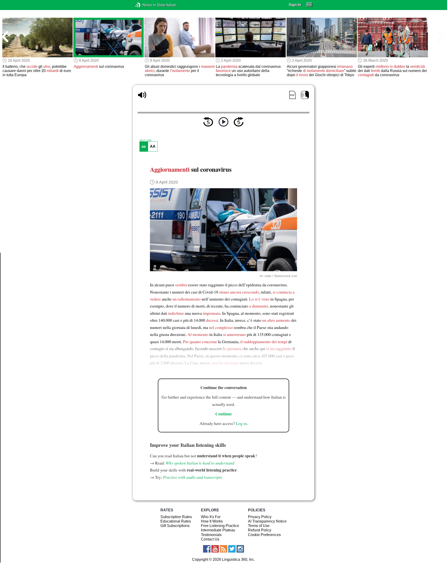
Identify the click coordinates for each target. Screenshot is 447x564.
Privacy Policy (259, 517)
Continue (223, 414)
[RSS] (223, 549)
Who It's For (210, 517)
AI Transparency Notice (267, 521)
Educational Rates (175, 521)
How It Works (212, 521)
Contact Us (210, 539)
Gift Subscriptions (175, 526)
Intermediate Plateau (218, 530)
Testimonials (211, 535)
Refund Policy (259, 530)
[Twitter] (232, 549)
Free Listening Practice (220, 526)
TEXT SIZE (145, 140)
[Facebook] (206, 549)
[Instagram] (240, 549)
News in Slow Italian (144, 5)
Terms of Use (259, 526)
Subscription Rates (176, 517)
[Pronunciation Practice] (305, 95)
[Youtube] (215, 549)
